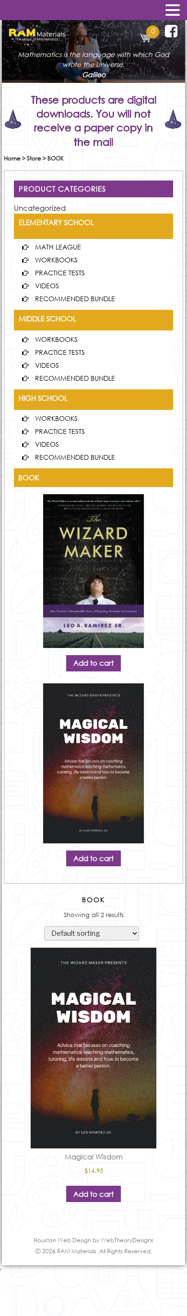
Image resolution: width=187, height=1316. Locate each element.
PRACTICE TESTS (60, 273)
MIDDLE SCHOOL (47, 318)
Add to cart (93, 662)
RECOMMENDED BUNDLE (75, 299)
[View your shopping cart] (146, 39)
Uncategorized (40, 208)
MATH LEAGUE (58, 247)
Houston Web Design (62, 1240)
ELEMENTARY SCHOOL (56, 222)
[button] (172, 10)
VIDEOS (47, 286)
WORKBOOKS (56, 260)
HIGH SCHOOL (43, 398)
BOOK (28, 477)
